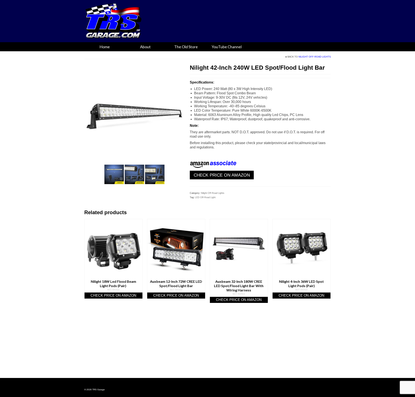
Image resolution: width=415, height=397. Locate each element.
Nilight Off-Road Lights (314, 56)
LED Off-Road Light (205, 197)
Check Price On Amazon (222, 175)
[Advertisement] (207, 346)
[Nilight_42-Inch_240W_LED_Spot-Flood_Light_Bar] (133, 112)
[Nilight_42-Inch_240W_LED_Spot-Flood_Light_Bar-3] (154, 174)
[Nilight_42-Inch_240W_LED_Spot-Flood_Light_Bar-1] (114, 174)
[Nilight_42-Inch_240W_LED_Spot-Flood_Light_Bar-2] (134, 174)
